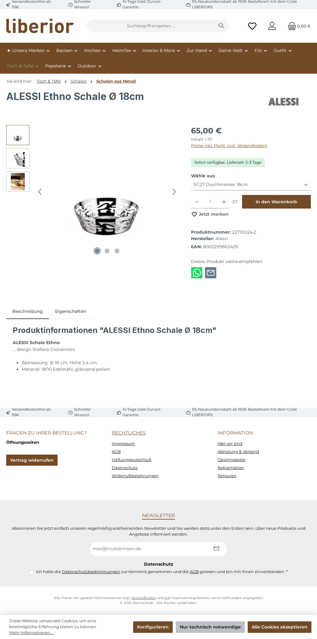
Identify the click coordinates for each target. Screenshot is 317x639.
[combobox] (151, 26)
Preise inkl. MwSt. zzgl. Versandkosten (229, 145)
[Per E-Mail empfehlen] (211, 272)
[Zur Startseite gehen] (40, 26)
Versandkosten (143, 598)
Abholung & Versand (238, 451)
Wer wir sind (230, 443)
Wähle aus (203, 176)
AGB (116, 451)
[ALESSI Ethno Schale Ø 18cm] (107, 191)
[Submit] (216, 549)
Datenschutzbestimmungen (91, 571)
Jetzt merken (213, 214)
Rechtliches (128, 433)
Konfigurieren (153, 627)
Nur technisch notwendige (210, 627)
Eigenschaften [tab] (70, 311)
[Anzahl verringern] (197, 202)
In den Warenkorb (276, 202)
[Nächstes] (174, 192)
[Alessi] (284, 102)
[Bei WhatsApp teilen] (197, 272)
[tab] (27, 311)
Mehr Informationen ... (31, 632)
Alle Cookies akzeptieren (279, 627)
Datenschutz (125, 467)
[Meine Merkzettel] (252, 26)
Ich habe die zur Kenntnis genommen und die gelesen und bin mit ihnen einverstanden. (162, 571)
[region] (92, 191)
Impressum (123, 443)
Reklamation (231, 467)
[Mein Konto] (272, 26)
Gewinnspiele (231, 459)
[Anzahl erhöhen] (224, 202)
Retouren (227, 475)
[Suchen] (221, 26)
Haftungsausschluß (131, 459)
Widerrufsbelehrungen (135, 475)
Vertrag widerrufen (32, 460)
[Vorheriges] (40, 192)
